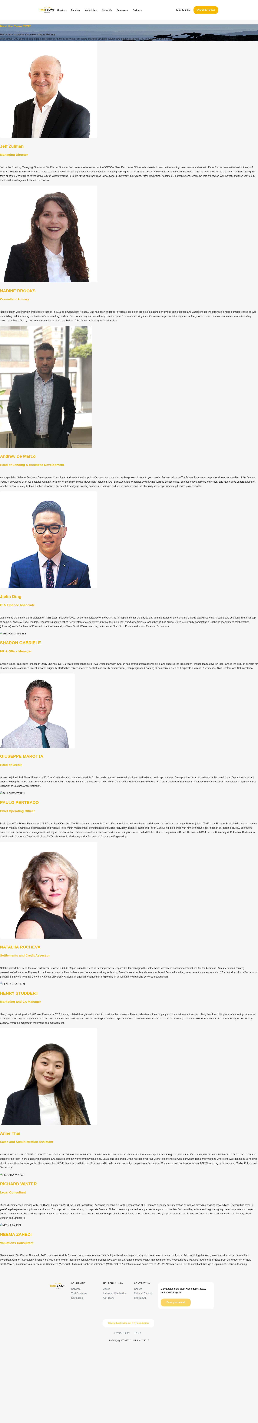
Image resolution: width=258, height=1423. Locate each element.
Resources (122, 10)
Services (61, 10)
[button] (183, 10)
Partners (137, 10)
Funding (75, 10)
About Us (107, 10)
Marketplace (91, 10)
